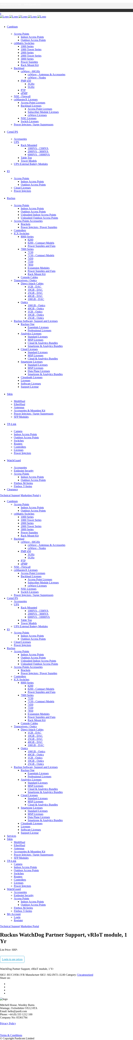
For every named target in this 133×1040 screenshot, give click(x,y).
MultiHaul (19, 401)
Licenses (25, 380)
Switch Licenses (30, 121)
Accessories (20, 138)
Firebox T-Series (23, 486)
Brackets (25, 224)
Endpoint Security (24, 470)
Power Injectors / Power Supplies (39, 227)
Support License (30, 386)
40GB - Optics (36, 308)
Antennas (19, 407)
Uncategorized (85, 974)
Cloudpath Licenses (31, 377)
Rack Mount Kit (30, 65)
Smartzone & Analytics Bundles (45, 346)
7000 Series (27, 249)
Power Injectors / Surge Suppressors (33, 124)
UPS (16, 142)
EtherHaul (19, 404)
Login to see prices (12, 959)
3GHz (31, 83)
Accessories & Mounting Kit (29, 410)
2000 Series (27, 52)
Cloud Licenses (22, 187)
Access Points (21, 33)
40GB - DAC (35, 296)
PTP (23, 90)
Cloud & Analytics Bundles (43, 342)
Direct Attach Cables (32, 283)
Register (18, 920)
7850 (30, 264)
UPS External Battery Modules (31, 163)
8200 (30, 239)
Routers (18, 443)
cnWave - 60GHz (30, 71)
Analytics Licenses (31, 333)
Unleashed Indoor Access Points (38, 214)
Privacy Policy (8, 1023)
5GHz (31, 86)
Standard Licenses (38, 336)
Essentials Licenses (38, 327)
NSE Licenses (28, 118)
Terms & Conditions (11, 1035)
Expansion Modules (39, 267)
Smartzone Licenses (32, 361)
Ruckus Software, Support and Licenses (36, 321)
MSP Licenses (35, 339)
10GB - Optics (36, 314)
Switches (19, 440)
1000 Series (27, 46)
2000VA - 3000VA (38, 151)
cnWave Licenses (37, 115)
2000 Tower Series (31, 55)
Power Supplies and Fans (41, 245)
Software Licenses (31, 383)
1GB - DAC (34, 286)
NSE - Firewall (22, 96)
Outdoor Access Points (33, 40)
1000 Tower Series (31, 49)
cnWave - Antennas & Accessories (46, 74)
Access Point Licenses (33, 102)
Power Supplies (29, 61)
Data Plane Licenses (39, 371)
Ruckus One (27, 324)
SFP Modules (21, 416)
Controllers (20, 230)
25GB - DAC (35, 292)
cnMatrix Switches (24, 43)
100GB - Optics (36, 305)
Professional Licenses (39, 330)
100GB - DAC (36, 299)
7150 (30, 252)
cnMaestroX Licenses (26, 99)
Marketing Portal (30, 495)
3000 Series (27, 58)
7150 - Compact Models (41, 255)
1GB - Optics (35, 311)
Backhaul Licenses (31, 105)
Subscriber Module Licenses (43, 112)
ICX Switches (21, 233)
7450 (30, 258)
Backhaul (19, 68)
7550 (30, 261)
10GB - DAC (35, 289)
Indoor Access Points (32, 36)
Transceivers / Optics (25, 280)
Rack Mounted (29, 145)
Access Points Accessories (28, 220)
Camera (18, 431)
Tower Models (29, 160)
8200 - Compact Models (41, 242)
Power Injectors (22, 190)
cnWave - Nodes (37, 77)
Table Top (26, 157)
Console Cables (29, 277)
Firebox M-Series (23, 483)
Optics (24, 302)
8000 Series (27, 236)
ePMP (24, 93)
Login (17, 917)
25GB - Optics (36, 317)
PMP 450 (26, 80)
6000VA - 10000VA (39, 154)
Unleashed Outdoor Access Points (39, 217)
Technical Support (10, 495)
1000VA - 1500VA (38, 148)
